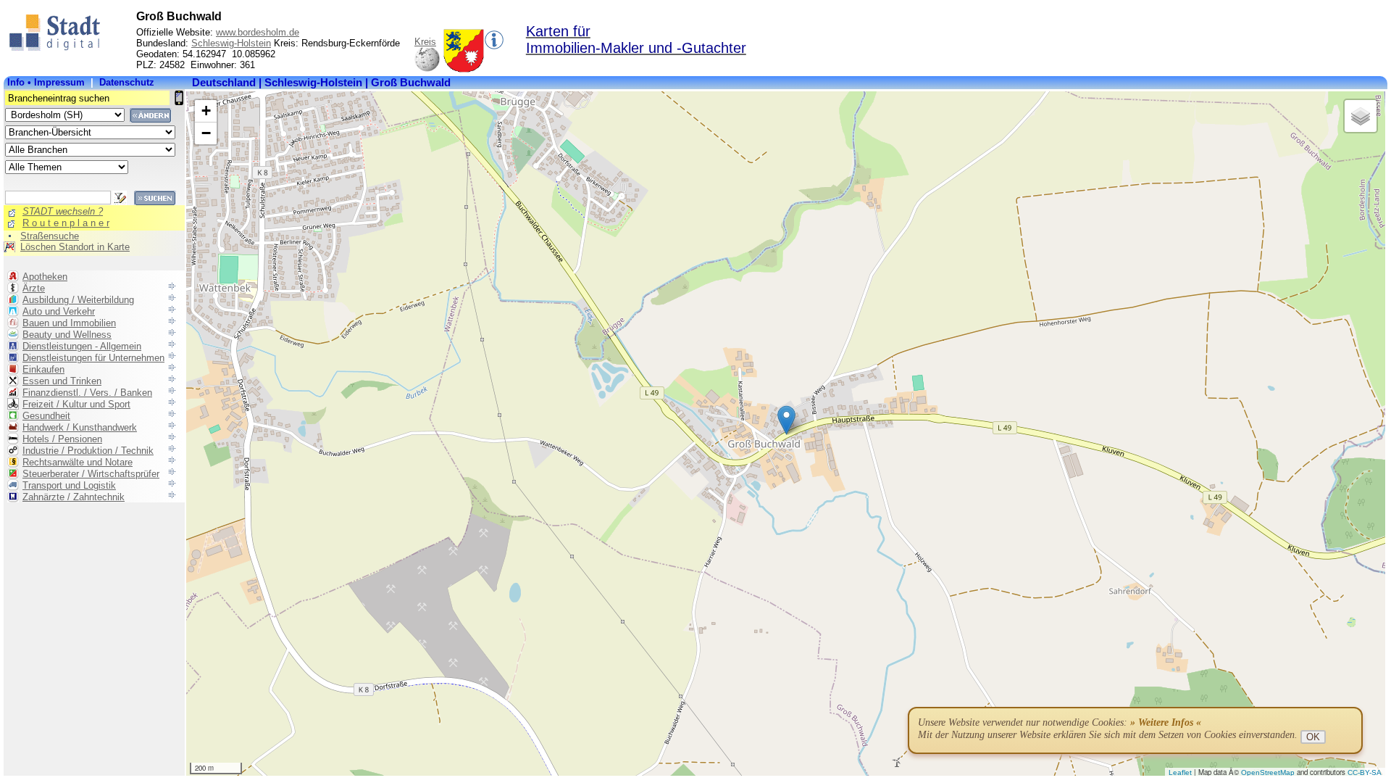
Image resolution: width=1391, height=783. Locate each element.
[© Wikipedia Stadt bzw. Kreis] (463, 69)
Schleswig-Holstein (231, 43)
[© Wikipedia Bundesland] (427, 69)
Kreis (425, 41)
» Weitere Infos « (1165, 722)
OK (1313, 737)
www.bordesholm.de (257, 32)
